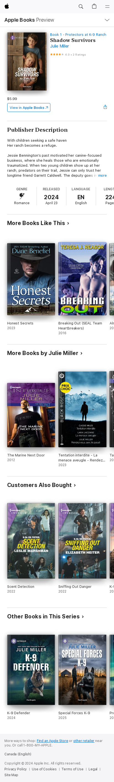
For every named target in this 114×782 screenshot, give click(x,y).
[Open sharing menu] (105, 107)
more (102, 175)
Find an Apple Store (52, 741)
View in (27, 108)
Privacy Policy (15, 769)
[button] (80, 6)
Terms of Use (72, 769)
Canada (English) (17, 754)
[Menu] (107, 6)
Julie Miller (59, 46)
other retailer (83, 741)
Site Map (11, 775)
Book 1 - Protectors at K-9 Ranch (78, 35)
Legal (93, 769)
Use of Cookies (44, 769)
